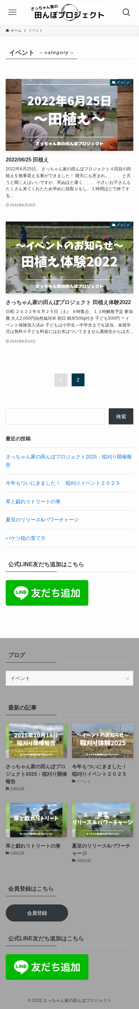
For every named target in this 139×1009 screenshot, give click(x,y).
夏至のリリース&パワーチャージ (42, 519)
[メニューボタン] (12, 12)
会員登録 (37, 913)
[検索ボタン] (126, 12)
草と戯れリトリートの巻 (33, 501)
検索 (121, 416)
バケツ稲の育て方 (26, 538)
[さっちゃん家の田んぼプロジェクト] (69, 12)
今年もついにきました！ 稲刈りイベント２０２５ (63, 483)
